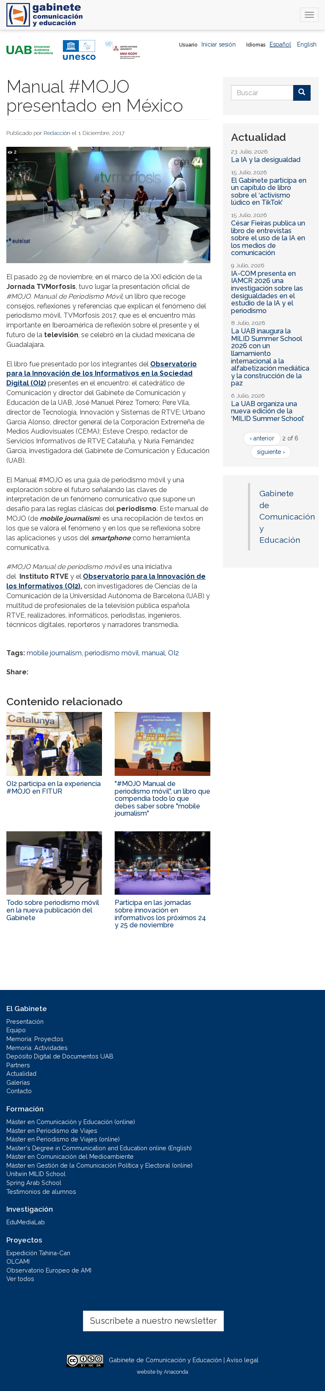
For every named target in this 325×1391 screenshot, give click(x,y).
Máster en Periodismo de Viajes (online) (63, 1139)
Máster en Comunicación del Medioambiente (70, 1156)
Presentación (25, 1021)
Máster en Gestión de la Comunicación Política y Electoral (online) (99, 1165)
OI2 (173, 653)
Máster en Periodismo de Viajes (51, 1130)
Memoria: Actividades (37, 1047)
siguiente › (271, 451)
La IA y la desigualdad (265, 160)
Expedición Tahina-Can (38, 1252)
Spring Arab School (33, 1182)
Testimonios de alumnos (41, 1191)
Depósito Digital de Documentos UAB (59, 1056)
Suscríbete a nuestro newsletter (153, 1321)
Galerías (18, 1082)
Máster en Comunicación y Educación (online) (70, 1121)
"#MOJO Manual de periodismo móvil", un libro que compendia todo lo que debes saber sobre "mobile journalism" (162, 798)
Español (280, 44)
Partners (18, 1065)
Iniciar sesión (218, 44)
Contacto (19, 1090)
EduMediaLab (25, 1222)
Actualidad (21, 1073)
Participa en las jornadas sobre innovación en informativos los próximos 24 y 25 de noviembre (160, 914)
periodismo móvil (112, 653)
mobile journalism (54, 653)
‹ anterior (262, 438)
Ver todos (20, 1278)
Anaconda (176, 1372)
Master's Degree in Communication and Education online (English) (99, 1148)
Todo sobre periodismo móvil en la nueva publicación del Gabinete (52, 910)
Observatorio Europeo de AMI (48, 1270)
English (307, 44)
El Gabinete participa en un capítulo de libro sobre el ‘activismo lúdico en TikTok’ (268, 191)
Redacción (57, 132)
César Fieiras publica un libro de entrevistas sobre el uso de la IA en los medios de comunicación (268, 238)
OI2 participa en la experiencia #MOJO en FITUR (53, 787)
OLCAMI (18, 1261)
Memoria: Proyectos (34, 1038)
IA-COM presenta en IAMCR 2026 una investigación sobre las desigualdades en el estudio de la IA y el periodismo (267, 292)
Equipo (16, 1030)
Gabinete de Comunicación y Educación (287, 516)
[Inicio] (44, 15)
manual (153, 653)
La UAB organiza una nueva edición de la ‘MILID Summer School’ (267, 411)
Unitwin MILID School (36, 1173)
